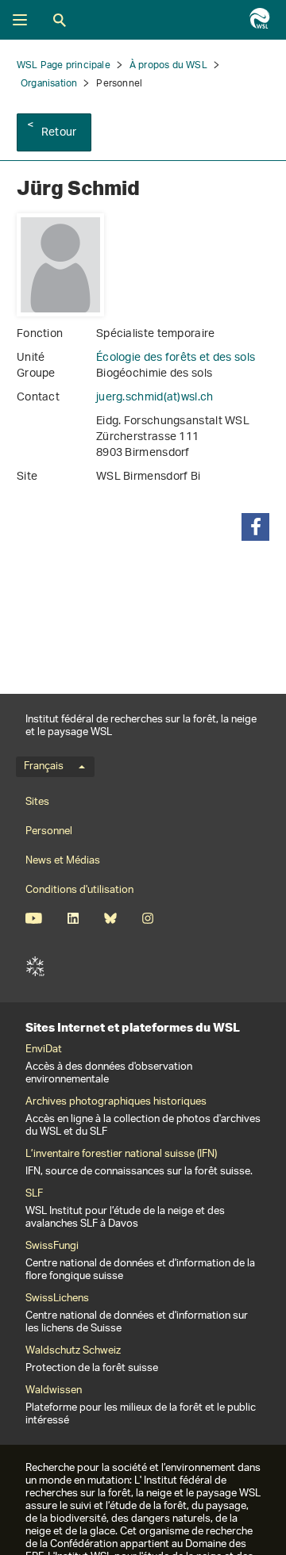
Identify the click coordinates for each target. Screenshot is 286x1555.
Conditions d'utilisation (79, 890)
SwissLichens (57, 1299)
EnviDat (43, 1050)
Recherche (59, 20)
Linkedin (72, 918)
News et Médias (62, 861)
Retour (58, 133)
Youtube (33, 918)
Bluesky (110, 918)
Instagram (147, 918)
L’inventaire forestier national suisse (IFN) (121, 1154)
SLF (34, 966)
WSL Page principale (63, 65)
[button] (255, 527)
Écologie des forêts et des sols (175, 358)
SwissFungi (52, 1246)
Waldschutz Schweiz (73, 1351)
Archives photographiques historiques (116, 1102)
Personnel (48, 831)
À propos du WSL (168, 65)
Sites (37, 802)
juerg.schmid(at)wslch (155, 397)
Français (44, 766)
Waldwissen (53, 1391)
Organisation (49, 84)
